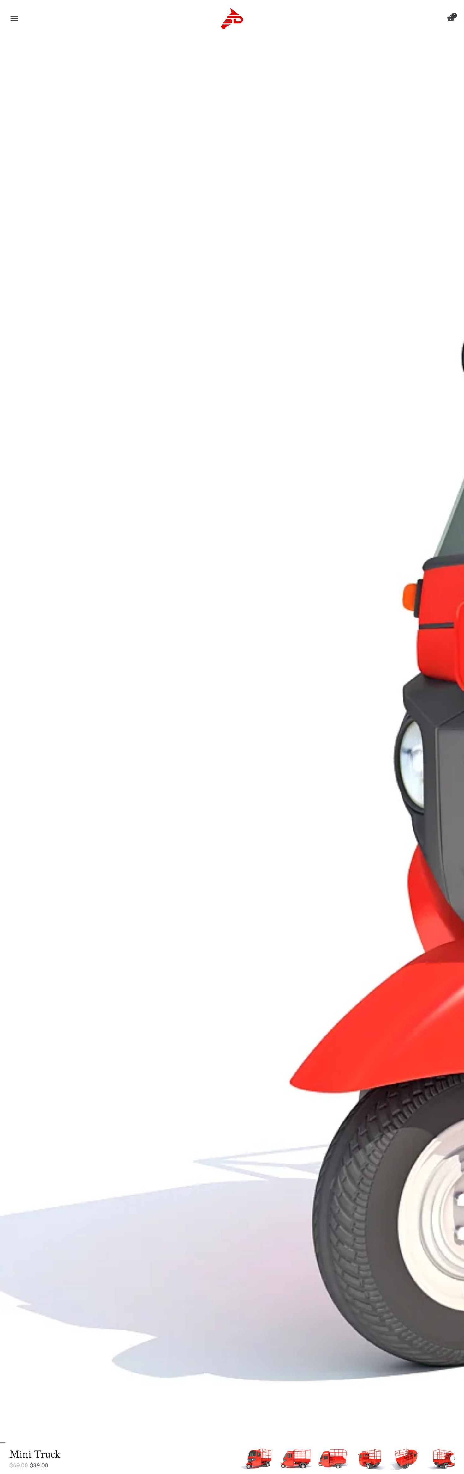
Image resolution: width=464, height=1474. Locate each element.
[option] (258, 1459)
